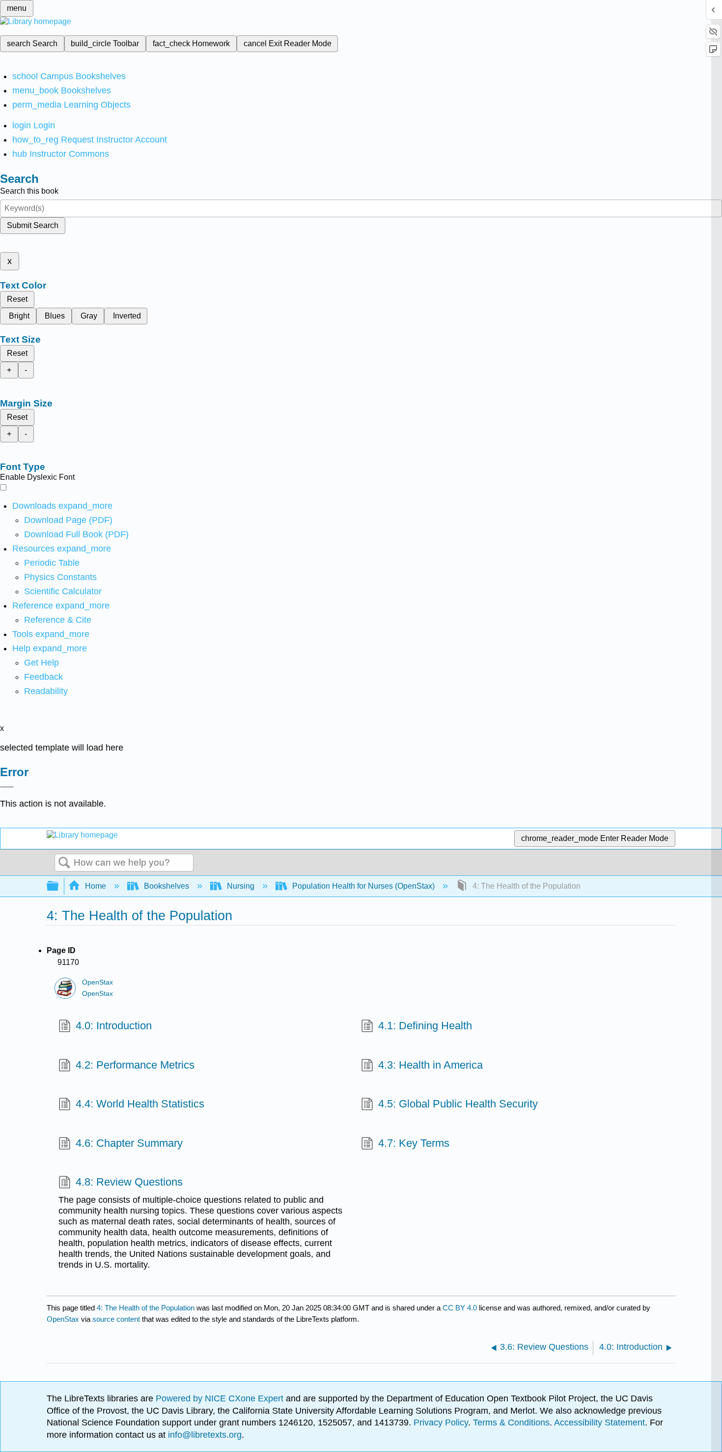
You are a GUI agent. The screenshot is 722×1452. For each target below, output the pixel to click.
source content (116, 1319)
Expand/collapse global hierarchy (58, 886)
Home (95, 886)
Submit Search (32, 225)
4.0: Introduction (114, 1025)
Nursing (240, 886)
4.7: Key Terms (413, 1143)
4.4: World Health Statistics (140, 1104)
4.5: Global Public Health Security (458, 1104)
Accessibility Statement (599, 1422)
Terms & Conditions (511, 1422)
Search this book (29, 191)
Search (64, 863)
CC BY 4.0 (460, 1308)
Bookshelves (166, 886)
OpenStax (97, 982)
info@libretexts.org (204, 1435)
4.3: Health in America (430, 1065)
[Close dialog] (7, 786)
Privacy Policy (441, 1422)
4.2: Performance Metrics (135, 1065)
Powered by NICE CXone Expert (221, 1398)
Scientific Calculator (63, 591)
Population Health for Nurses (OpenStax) (363, 886)
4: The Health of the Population (145, 1308)
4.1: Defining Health (425, 1025)
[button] (43, 677)
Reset (17, 299)
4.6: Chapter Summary (129, 1143)
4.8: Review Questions (129, 1182)
